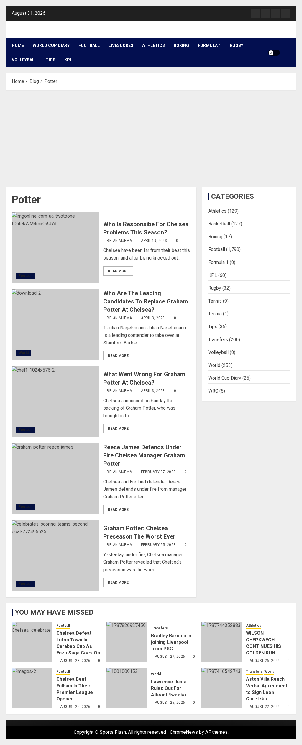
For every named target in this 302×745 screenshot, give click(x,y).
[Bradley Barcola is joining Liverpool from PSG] (126, 642)
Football (89, 45)
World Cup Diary (51, 45)
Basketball (219, 224)
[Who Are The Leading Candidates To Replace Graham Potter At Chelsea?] (55, 324)
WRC (213, 391)
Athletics (153, 45)
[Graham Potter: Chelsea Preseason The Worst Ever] (55, 555)
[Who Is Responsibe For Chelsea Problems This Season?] (55, 247)
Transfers (218, 339)
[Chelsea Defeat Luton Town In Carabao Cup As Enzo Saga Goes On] (32, 642)
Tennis (215, 301)
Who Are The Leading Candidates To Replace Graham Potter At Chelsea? (145, 301)
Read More (118, 271)
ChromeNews (184, 732)
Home (18, 45)
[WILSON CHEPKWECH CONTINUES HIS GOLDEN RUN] (221, 642)
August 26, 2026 (265, 661)
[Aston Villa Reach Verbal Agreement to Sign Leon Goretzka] (221, 688)
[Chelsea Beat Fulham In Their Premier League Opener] (32, 688)
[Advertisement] (151, 137)
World (24, 353)
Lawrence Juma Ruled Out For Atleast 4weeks (168, 688)
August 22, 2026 (265, 707)
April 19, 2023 (154, 241)
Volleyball (24, 60)
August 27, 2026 (170, 656)
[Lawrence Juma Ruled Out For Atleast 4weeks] (126, 688)
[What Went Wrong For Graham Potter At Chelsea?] (55, 401)
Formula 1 (209, 45)
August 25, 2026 (75, 707)
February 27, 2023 (158, 472)
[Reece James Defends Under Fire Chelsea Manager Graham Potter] (55, 478)
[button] (286, 53)
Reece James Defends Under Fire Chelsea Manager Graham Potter (144, 455)
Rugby (236, 45)
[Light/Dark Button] (274, 53)
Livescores (121, 45)
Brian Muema (119, 241)
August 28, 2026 (75, 661)
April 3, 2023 (153, 318)
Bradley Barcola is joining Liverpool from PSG (171, 642)
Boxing (181, 45)
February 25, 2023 (158, 545)
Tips (50, 60)
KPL (68, 60)
